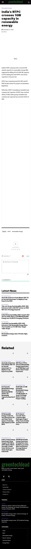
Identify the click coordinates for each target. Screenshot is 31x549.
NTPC (9, 231)
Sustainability (5, 304)
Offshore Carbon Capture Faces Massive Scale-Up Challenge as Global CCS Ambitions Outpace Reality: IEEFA (15, 507)
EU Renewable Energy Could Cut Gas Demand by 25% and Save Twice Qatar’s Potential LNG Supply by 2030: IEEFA (8, 419)
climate (3, 503)
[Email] (22, 62)
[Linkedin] (11, 62)
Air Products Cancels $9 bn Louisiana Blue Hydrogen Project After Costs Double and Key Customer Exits (22, 419)
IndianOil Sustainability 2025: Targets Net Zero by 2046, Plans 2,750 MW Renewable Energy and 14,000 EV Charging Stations (15, 316)
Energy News (5, 332)
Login (27, 256)
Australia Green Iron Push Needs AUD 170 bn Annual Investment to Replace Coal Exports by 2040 (15, 299)
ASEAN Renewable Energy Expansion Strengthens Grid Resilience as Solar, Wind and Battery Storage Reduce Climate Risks (22, 445)
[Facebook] (19, 62)
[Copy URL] (8, 62)
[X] (15, 62)
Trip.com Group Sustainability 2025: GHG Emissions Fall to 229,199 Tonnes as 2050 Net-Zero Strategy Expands (15, 308)
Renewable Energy (7, 8)
